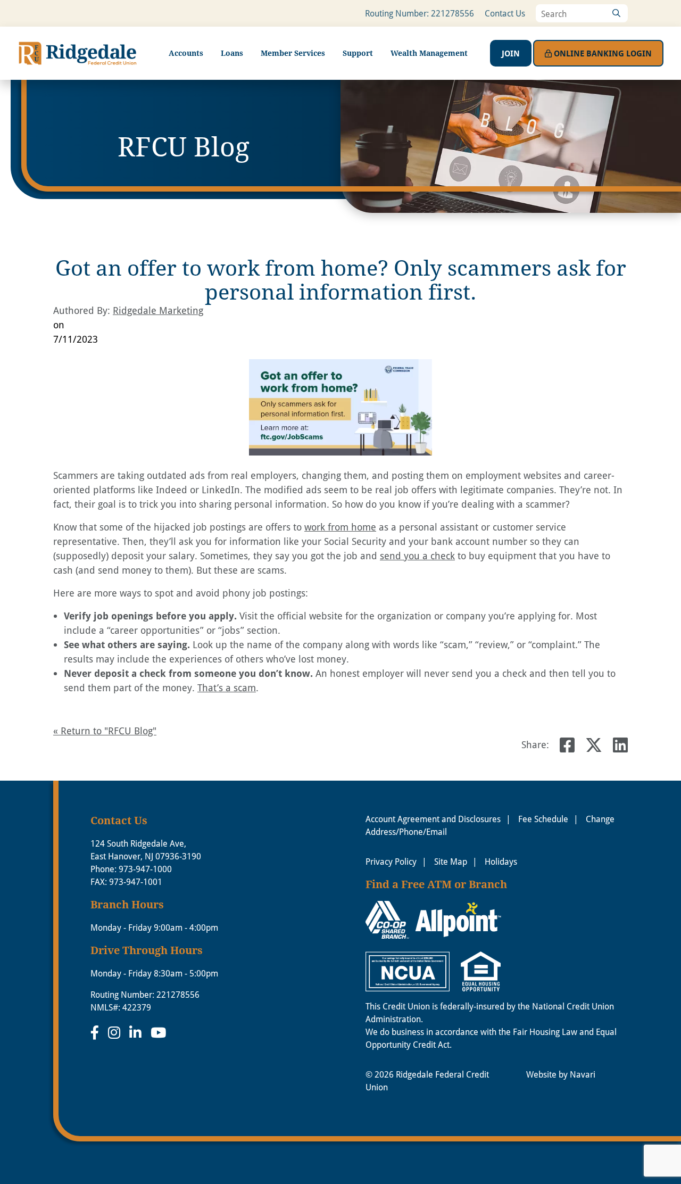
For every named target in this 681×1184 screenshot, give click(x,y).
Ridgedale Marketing (158, 310)
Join (511, 53)
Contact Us (505, 13)
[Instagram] (116, 1032)
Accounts (186, 53)
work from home (340, 526)
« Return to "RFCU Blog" (104, 730)
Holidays (501, 861)
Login (603, 53)
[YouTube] (158, 1032)
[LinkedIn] (137, 1032)
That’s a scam (226, 687)
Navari (582, 1074)
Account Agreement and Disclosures (433, 818)
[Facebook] (96, 1032)
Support (358, 53)
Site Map (450, 861)
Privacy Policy (391, 861)
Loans (232, 53)
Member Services (293, 53)
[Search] (616, 13)
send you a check (417, 555)
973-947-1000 (145, 868)
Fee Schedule (543, 818)
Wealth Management (429, 53)
